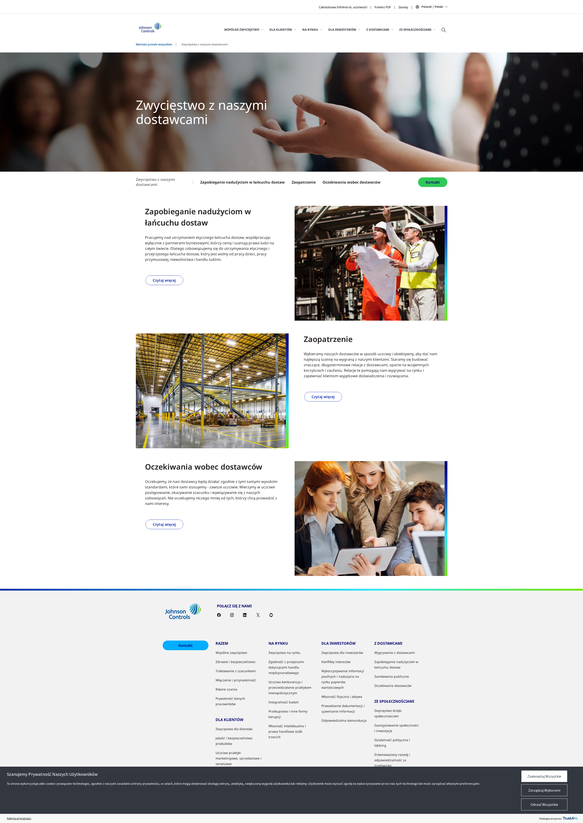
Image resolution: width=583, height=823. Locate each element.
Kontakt (433, 182)
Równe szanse (226, 689)
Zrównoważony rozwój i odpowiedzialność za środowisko (392, 760)
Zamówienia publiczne (391, 676)
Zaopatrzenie (304, 182)
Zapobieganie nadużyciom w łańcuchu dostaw (242, 182)
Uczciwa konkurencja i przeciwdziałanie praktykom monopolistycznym (289, 687)
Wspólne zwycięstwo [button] (241, 30)
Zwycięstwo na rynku (284, 652)
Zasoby (403, 7)
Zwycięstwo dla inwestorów (342, 652)
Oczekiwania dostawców (392, 685)
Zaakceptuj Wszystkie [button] (544, 776)
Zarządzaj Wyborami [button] (544, 790)
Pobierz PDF (383, 7)
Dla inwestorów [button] (342, 30)
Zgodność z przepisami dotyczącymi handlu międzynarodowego (286, 667)
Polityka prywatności (19, 818)
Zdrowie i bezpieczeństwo (235, 662)
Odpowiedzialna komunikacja (344, 720)
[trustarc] (570, 818)
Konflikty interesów (335, 662)
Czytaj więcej (164, 280)
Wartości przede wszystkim (154, 44)
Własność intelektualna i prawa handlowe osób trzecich (287, 731)
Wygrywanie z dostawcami (394, 652)
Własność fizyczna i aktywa (341, 696)
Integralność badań (283, 702)
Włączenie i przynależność (236, 680)
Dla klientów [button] (280, 30)
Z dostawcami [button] (377, 30)
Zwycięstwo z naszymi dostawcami (155, 182)
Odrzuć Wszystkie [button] (544, 804)
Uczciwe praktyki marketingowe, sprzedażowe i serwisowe (238, 758)
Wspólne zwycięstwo (231, 652)
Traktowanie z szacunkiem (236, 671)
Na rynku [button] (310, 30)
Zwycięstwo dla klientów (234, 729)
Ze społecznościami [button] (415, 30)
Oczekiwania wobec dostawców (351, 182)
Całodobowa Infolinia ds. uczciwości (343, 7)
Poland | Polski (432, 7)
